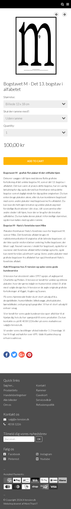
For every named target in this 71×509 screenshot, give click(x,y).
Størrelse (8, 97)
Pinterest (13, 458)
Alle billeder (10, 399)
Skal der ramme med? (16, 111)
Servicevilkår (43, 399)
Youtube (45, 458)
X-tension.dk (29, 499)
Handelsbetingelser (14, 395)
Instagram (46, 454)
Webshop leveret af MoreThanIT (20, 503)
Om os (7, 404)
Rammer (41, 390)
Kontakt (41, 385)
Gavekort (41, 395)
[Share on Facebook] (6, 354)
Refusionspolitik (45, 404)
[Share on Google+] (22, 354)
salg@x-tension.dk (18, 419)
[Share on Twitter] (14, 354)
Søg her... (8, 385)
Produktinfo (10, 390)
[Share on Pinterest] (29, 355)
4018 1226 (14, 424)
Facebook (14, 454)
